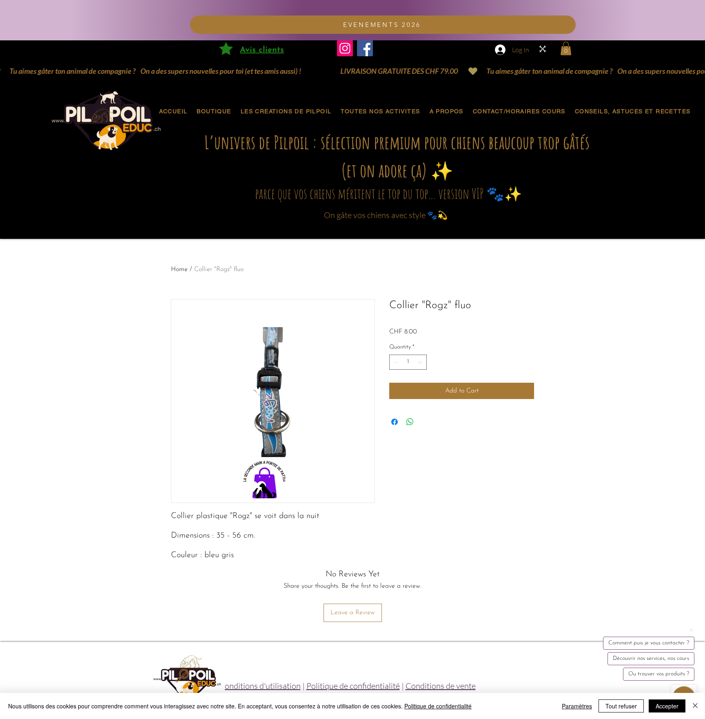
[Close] (695, 705)
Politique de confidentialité (353, 686)
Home (179, 269)
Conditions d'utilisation (260, 686)
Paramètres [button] (577, 706)
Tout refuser (621, 706)
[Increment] (420, 362)
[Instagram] (345, 48)
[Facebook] (365, 48)
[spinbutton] (408, 362)
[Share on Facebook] (394, 422)
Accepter (667, 706)
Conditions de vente (441, 686)
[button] (566, 48)
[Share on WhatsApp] (410, 422)
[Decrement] (395, 362)
